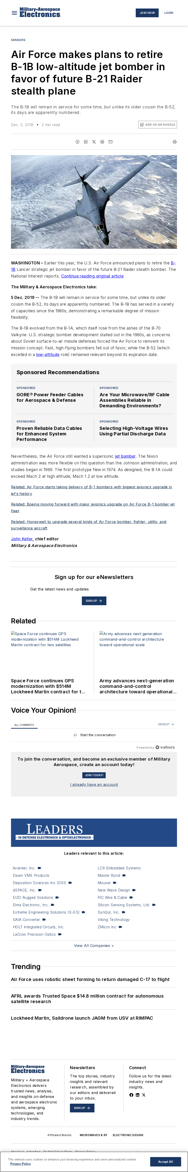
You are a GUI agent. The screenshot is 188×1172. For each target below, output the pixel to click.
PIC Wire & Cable (112, 897)
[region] (94, 736)
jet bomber (125, 456)
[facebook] (77, 141)
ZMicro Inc (107, 927)
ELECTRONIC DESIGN (128, 1135)
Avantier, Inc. (24, 868)
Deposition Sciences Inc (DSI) (39, 882)
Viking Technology (114, 919)
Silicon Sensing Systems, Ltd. (124, 905)
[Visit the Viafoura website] (165, 747)
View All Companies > (94, 945)
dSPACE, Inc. (24, 890)
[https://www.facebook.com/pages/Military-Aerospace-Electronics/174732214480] (131, 1095)
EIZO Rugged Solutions (33, 897)
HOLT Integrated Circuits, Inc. (38, 927)
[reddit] (102, 141)
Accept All (165, 1161)
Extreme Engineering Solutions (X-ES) (46, 912)
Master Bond (109, 875)
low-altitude (48, 354)
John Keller (22, 538)
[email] (110, 141)
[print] (174, 141)
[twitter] (94, 141)
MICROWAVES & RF (93, 1135)
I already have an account (94, 784)
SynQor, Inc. (109, 912)
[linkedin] (85, 141)
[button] (14, 12)
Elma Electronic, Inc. (31, 905)
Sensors (18, 40)
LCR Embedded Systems (119, 868)
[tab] (24, 724)
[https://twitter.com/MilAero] (143, 1095)
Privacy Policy (20, 1164)
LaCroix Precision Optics (34, 934)
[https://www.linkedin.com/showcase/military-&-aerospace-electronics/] (137, 1095)
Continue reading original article (92, 276)
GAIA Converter (26, 919)
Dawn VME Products (31, 875)
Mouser (104, 882)
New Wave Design (114, 890)
